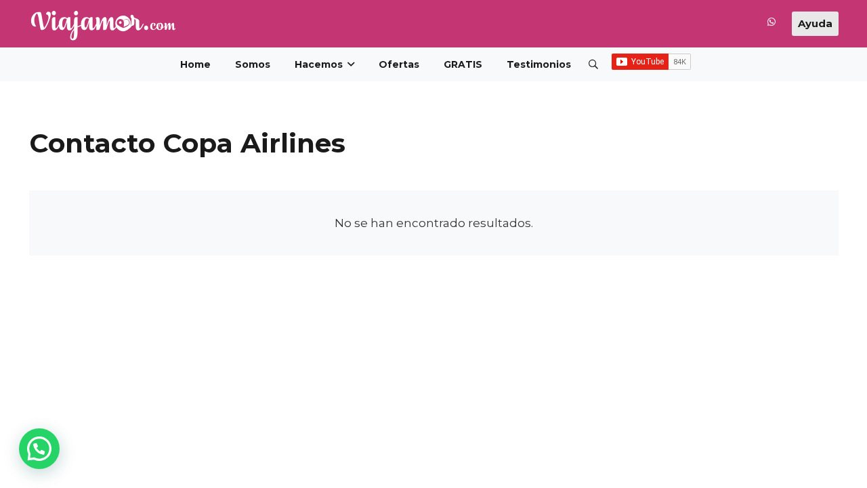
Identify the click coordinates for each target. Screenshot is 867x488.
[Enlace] (771, 24)
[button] (593, 64)
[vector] (102, 25)
